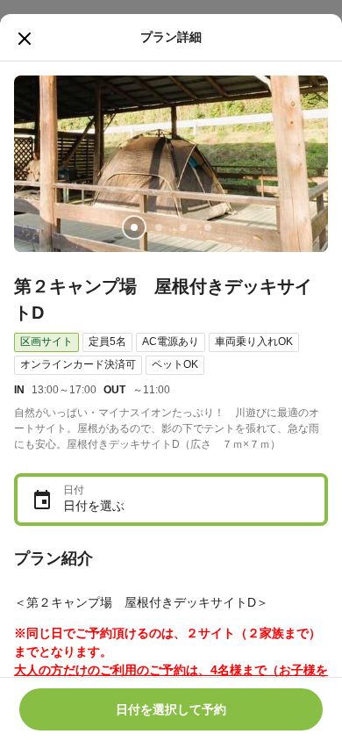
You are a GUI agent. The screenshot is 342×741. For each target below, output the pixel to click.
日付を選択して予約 (171, 709)
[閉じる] (24, 38)
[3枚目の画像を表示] (183, 227)
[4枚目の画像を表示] (207, 227)
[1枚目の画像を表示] (134, 227)
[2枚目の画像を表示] (158, 227)
